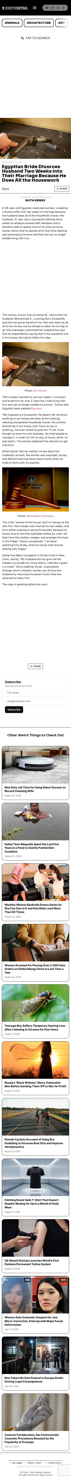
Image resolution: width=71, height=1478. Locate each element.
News (5, 188)
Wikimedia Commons (40, 516)
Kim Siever (40, 390)
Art (61, 23)
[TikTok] (63, 7)
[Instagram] (52, 7)
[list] (35, 23)
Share (63, 188)
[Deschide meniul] (34, 8)
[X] (57, 7)
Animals (12, 23)
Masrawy (36, 408)
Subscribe (14, 709)
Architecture (39, 23)
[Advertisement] (35, 81)
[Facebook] (47, 7)
